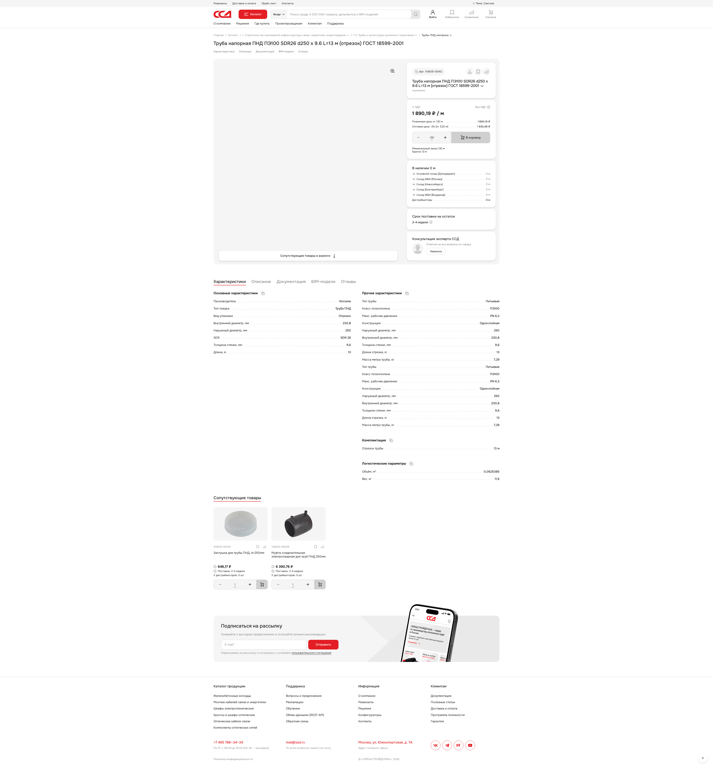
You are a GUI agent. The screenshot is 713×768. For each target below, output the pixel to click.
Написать (436, 251)
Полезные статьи (443, 702)
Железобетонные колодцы (232, 696)
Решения (242, 23)
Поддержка (335, 23)
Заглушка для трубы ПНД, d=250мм (239, 553)
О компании (222, 23)
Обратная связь (297, 721)
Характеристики (224, 51)
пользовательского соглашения (311, 652)
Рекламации (294, 702)
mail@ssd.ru (295, 742)
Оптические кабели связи (232, 721)
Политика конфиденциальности (233, 759)
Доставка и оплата (244, 3)
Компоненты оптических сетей (235, 728)
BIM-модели (286, 51)
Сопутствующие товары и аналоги (305, 256)
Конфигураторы (369, 715)
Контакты (288, 3)
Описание (245, 51)
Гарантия (437, 721)
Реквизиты (220, 3)
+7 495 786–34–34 (228, 742)
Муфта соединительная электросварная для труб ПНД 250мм (298, 554)
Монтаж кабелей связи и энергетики (240, 702)
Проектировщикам (288, 23)
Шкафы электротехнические (234, 708)
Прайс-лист (269, 3)
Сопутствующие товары (237, 497)
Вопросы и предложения (304, 696)
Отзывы (303, 51)
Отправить (323, 645)
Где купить (262, 23)
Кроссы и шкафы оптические (234, 715)
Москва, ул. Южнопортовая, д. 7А (385, 742)
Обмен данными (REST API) (305, 715)
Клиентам (315, 23)
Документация (265, 51)
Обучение (293, 708)
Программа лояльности (448, 715)
